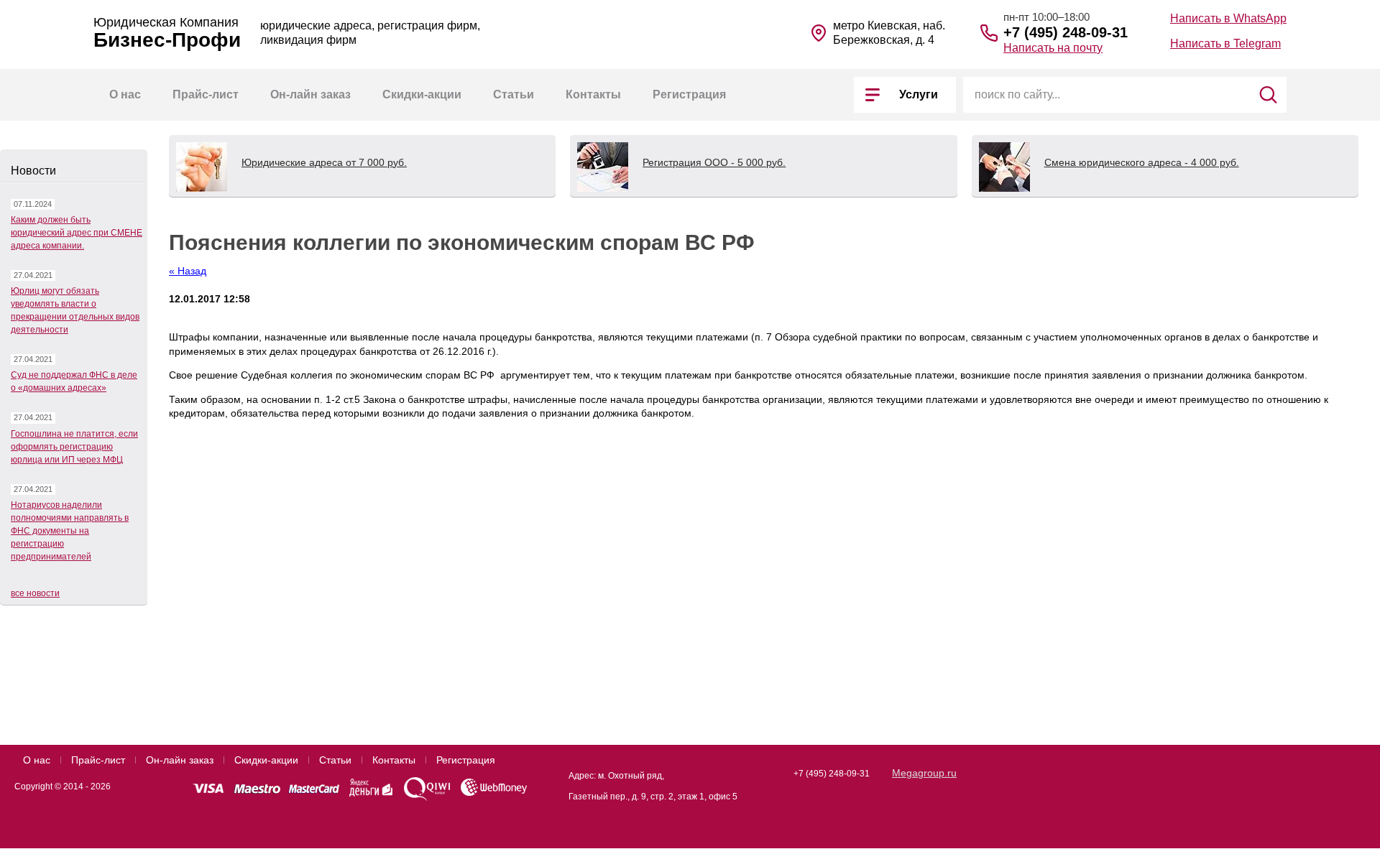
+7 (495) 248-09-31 (1065, 32)
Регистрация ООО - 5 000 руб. (714, 162)
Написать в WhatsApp (1228, 18)
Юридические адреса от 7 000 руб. (324, 162)
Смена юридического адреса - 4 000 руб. (1141, 162)
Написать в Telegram (1225, 43)
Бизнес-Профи (167, 40)
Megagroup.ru (924, 773)
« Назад (187, 271)
